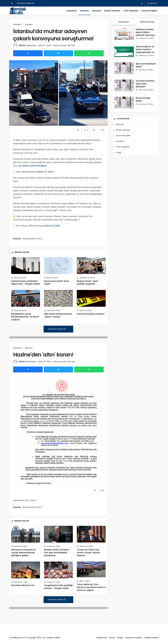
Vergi (118, 152)
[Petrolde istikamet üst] (25, 570)
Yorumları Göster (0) (57, 329)
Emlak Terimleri (112, 10)
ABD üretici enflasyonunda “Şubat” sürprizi (58, 315)
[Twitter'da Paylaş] (58, 53)
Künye (112, 637)
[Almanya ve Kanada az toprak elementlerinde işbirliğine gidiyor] (25, 534)
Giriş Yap (153, 3)
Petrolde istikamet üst (23, 585)
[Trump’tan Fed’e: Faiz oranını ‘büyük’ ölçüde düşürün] (91, 534)
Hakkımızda (101, 637)
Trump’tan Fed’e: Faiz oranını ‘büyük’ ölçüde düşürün (88, 552)
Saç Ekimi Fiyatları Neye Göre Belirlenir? (32, 3)
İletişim (120, 637)
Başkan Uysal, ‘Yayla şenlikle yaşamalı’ (87, 282)
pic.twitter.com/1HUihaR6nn (33, 165)
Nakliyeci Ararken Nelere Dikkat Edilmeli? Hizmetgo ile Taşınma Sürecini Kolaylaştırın (146, 36)
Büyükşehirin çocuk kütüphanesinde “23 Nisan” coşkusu (25, 316)
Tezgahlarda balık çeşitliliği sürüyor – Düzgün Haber (58, 587)
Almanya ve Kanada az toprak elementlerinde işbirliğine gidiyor (23, 552)
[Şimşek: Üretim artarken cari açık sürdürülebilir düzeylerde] (58, 534)
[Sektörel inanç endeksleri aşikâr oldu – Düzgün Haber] (25, 265)
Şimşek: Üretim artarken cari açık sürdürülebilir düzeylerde (56, 552)
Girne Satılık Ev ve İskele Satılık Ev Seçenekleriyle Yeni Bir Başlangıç (146, 50)
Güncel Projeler (149, 10)
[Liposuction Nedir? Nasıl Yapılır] (58, 265)
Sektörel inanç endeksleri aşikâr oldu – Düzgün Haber (25, 282)
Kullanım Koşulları (133, 637)
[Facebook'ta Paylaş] (28, 53)
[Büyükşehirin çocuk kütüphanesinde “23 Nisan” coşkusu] (25, 298)
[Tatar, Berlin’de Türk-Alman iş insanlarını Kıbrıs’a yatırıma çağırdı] (91, 569)
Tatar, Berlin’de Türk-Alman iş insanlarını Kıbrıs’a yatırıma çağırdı (91, 587)
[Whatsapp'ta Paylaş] (89, 53)
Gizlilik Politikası (151, 637)
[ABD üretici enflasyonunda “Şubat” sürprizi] (58, 298)
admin (21, 45)
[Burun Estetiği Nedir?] (124, 102)
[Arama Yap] (142, 3)
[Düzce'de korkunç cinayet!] (91, 298)
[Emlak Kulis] (17, 10)
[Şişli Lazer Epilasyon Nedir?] (124, 68)
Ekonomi (96, 10)
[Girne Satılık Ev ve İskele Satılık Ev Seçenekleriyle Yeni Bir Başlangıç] (124, 51)
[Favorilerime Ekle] (78, 130)
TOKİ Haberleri (130, 10)
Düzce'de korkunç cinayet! (91, 313)
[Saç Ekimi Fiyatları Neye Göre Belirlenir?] (124, 85)
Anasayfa (71, 10)
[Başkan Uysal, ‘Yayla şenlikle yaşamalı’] (91, 265)
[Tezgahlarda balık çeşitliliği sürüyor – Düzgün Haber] (58, 570)
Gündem (84, 10)
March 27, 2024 (45, 171)
